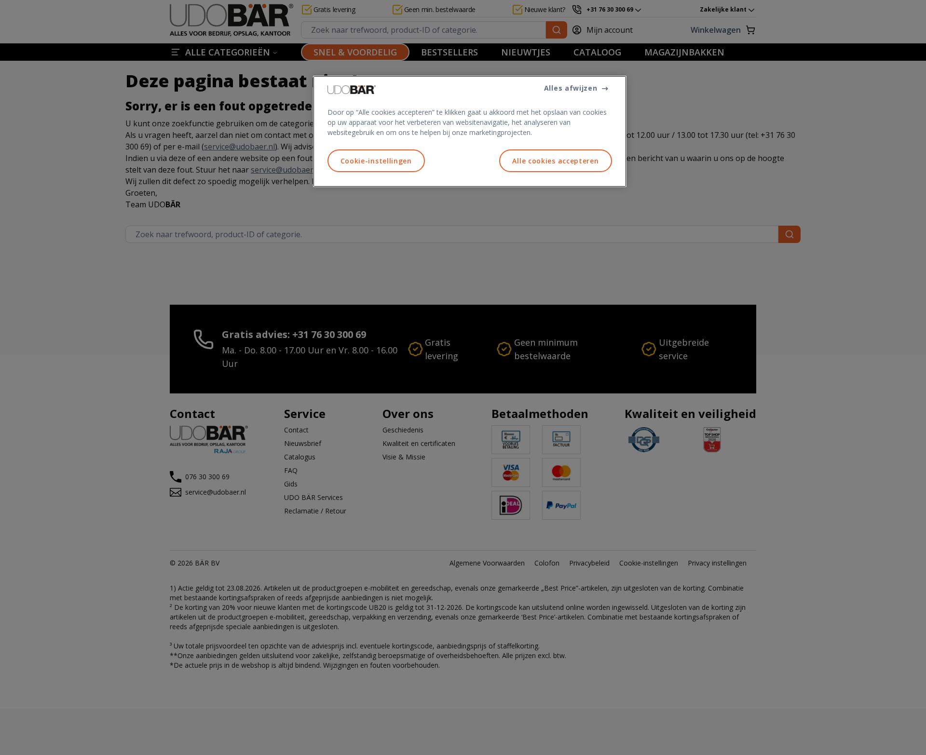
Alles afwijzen (571, 88)
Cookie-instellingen (376, 160)
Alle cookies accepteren (555, 160)
